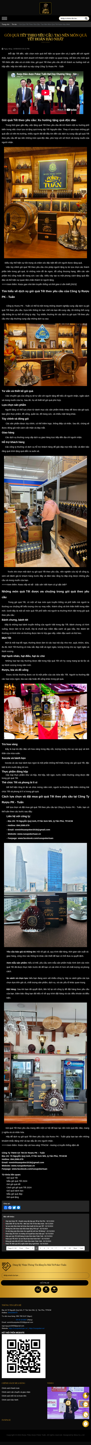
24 (70, 1248)
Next (75, 1248)
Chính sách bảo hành (10, 1400)
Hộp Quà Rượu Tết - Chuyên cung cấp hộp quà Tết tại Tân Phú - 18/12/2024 (30, 1221)
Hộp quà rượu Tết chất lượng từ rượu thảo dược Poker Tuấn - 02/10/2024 (29, 1236)
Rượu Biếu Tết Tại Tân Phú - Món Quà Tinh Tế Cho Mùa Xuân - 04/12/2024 (29, 1223)
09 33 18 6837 (21, 1320)
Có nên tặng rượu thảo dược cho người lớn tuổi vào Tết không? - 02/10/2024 (30, 1231)
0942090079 (12, 1313)
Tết (17, 53)
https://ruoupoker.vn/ (36, 1328)
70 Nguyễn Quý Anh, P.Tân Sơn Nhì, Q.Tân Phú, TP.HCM (38, 1156)
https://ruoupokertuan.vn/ (18, 1328)
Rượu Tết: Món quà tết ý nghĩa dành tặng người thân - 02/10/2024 (27, 1243)
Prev (27, 1248)
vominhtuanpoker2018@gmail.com (32, 829)
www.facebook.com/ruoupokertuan (35, 838)
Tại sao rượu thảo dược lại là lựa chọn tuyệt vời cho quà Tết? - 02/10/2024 (29, 1226)
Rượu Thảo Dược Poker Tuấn (34, 1435)
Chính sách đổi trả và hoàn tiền (14, 1396)
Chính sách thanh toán (10, 1388)
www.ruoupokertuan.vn (29, 834)
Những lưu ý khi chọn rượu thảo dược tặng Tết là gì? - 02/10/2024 (27, 1228)
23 (65, 1248)
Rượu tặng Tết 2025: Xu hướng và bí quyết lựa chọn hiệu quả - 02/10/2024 (29, 1233)
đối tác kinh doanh (26, 58)
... (60, 1248)
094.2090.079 (16, 1159)
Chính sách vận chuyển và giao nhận (16, 1392)
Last (81, 1248)
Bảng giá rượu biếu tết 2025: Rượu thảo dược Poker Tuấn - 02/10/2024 (28, 1241)
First (21, 1248)
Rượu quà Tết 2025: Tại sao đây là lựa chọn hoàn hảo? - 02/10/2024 (28, 1238)
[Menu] (4, 18)
